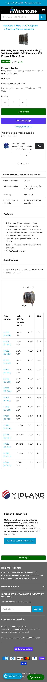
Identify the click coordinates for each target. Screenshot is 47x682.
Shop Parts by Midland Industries (20, 541)
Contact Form (20, 626)
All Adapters (31, 25)
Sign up (37, 609)
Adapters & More (12, 25)
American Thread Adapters (20, 29)
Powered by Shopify (23, 677)
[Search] (42, 17)
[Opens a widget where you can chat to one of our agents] (35, 677)
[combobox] (20, 17)
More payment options (23, 127)
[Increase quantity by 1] (22, 102)
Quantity (4, 96)
